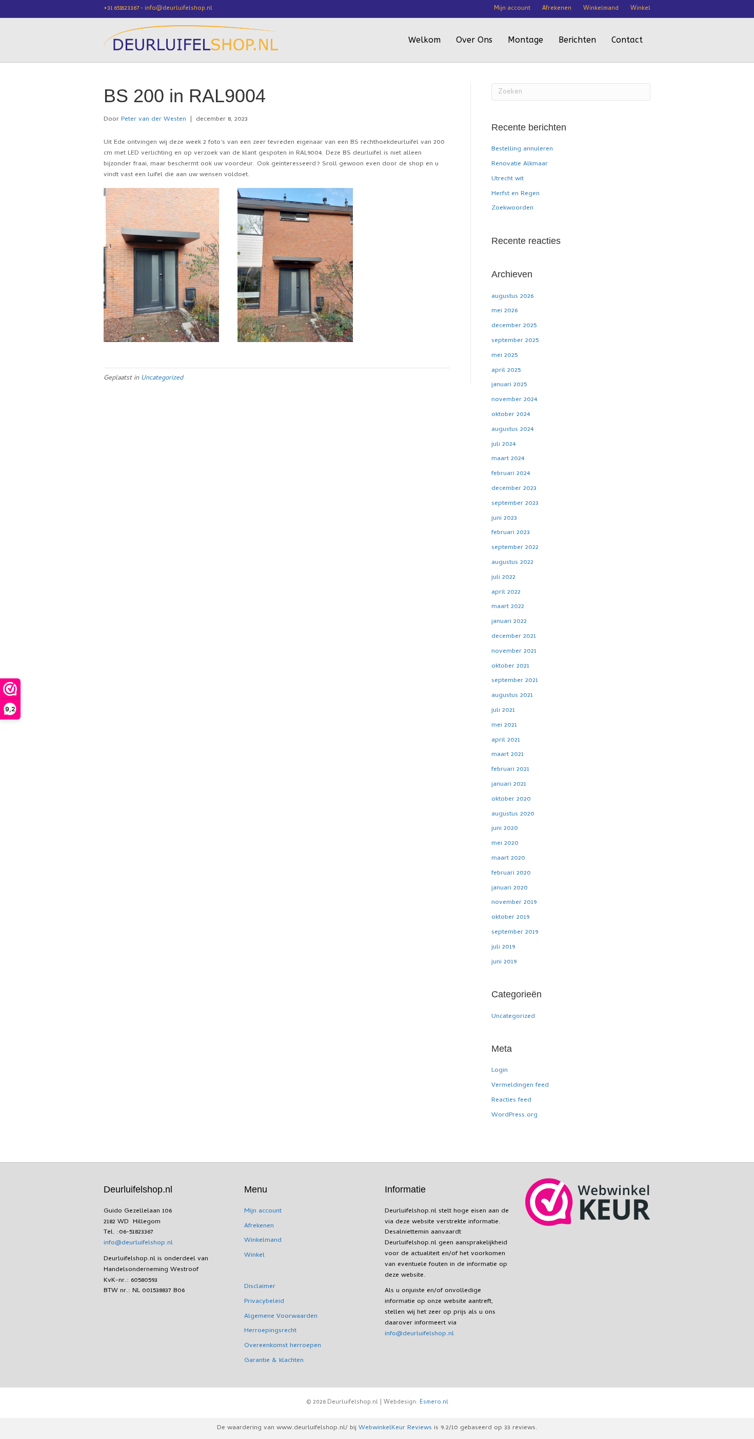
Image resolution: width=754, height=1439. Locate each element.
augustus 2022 (512, 562)
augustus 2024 (512, 429)
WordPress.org (514, 1115)
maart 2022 (507, 606)
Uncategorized (162, 378)
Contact (627, 40)
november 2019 (514, 902)
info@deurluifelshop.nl (138, 1243)
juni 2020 (504, 828)
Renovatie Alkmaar (519, 164)
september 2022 (515, 547)
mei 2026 (504, 311)
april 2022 (506, 592)
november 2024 (514, 399)
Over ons (474, 40)
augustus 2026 (512, 296)
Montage (525, 40)
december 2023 (514, 488)
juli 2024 (503, 444)
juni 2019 (504, 962)
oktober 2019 (510, 917)
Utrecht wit (507, 179)
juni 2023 (504, 518)
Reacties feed (511, 1100)
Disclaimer (259, 1286)
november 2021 (514, 651)
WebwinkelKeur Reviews (395, 1428)
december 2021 (513, 636)
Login (499, 1070)
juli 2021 (503, 710)
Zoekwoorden (512, 208)
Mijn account (512, 9)
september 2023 (515, 503)
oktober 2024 (510, 414)
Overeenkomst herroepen (282, 1345)
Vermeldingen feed (520, 1085)
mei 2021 (504, 725)
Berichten (577, 40)
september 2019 (514, 932)
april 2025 (506, 370)
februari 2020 (511, 873)
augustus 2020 (512, 814)
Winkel (640, 9)
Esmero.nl (434, 1402)
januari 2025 (509, 385)
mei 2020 (505, 843)
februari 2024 (510, 473)
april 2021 (505, 740)
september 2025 (515, 340)
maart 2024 (507, 458)
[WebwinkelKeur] (587, 1202)
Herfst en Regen (515, 193)
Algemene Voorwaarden (281, 1316)
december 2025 (514, 325)
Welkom (424, 40)
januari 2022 (509, 621)
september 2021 (514, 680)
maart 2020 (508, 858)
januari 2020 (509, 888)
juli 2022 (503, 577)
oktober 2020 (511, 799)
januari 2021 (508, 784)
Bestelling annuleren (522, 149)
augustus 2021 (512, 695)
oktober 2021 (510, 666)
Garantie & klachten (274, 1360)
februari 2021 (510, 769)
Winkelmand (601, 9)
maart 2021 (507, 754)
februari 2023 (510, 532)
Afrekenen (556, 9)
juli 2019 (503, 947)
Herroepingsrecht (270, 1331)
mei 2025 (504, 355)
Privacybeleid (264, 1301)
